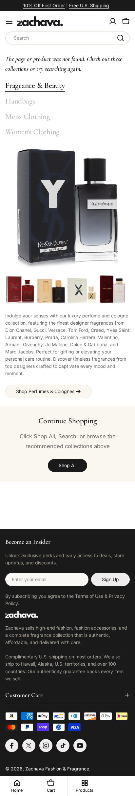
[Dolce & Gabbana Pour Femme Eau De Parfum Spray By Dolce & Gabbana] (112, 289)
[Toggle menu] (9, 21)
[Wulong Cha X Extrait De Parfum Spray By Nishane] (81, 289)
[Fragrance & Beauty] (67, 208)
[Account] (113, 21)
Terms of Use (89, 596)
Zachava (34, 768)
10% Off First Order (44, 5)
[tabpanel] (67, 336)
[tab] (35, 85)
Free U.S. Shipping (89, 5)
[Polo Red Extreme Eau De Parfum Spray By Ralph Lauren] (20, 289)
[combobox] (67, 38)
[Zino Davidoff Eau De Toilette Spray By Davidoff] (51, 289)
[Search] (121, 38)
